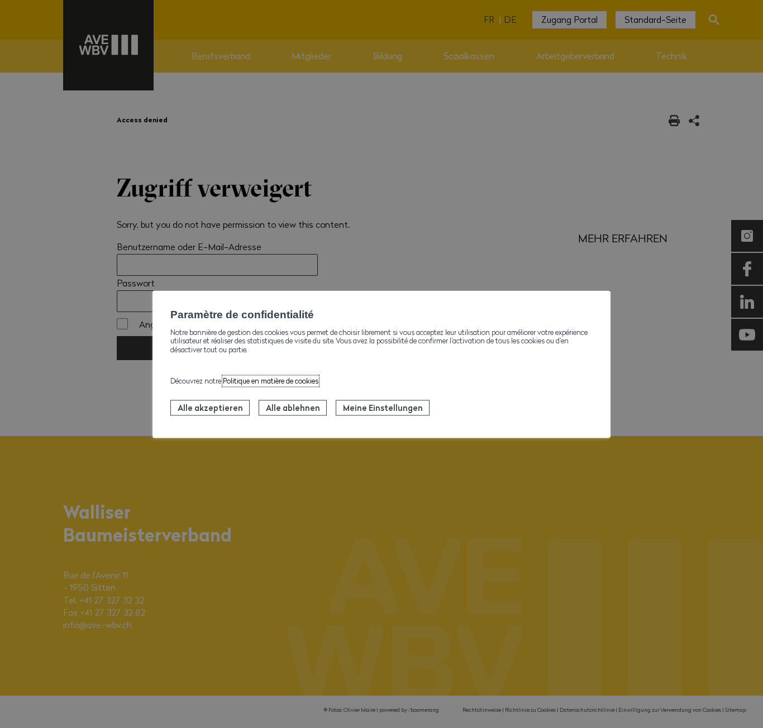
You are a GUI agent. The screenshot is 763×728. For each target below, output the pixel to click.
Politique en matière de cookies (270, 381)
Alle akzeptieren (210, 407)
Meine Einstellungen (383, 407)
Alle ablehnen (293, 407)
